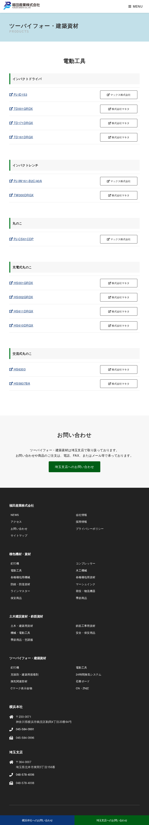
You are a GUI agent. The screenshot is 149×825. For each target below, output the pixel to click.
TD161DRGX (23, 137)
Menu (138, 6)
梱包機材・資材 (20, 554)
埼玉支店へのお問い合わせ (74, 466)
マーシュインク (85, 584)
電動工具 (16, 570)
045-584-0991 (25, 729)
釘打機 (15, 563)
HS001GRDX (23, 283)
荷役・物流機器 (85, 591)
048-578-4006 (25, 774)
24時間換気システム (88, 674)
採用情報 (81, 521)
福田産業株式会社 (21, 505)
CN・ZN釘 (82, 688)
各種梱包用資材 (85, 577)
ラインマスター (20, 591)
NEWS (15, 515)
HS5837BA (21, 383)
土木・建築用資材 (22, 626)
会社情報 (81, 515)
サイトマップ (19, 535)
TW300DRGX (23, 195)
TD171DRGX (23, 123)
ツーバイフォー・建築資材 (27, 658)
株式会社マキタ (120, 109)
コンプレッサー (85, 563)
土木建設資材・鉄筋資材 (26, 616)
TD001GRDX (23, 108)
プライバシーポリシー (90, 528)
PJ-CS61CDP (23, 239)
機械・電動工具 (20, 633)
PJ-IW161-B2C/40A (27, 181)
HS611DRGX (23, 311)
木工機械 (81, 570)
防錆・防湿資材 (20, 584)
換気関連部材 (19, 681)
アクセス (16, 521)
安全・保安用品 (85, 633)
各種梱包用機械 (20, 577)
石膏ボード (83, 681)
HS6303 (19, 369)
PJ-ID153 (20, 94)
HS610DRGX (23, 325)
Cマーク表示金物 (21, 688)
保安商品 (16, 598)
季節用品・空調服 (22, 640)
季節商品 (81, 598)
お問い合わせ (19, 528)
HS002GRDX (23, 297)
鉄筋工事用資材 (85, 626)
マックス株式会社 (120, 94)
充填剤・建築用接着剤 (25, 674)
